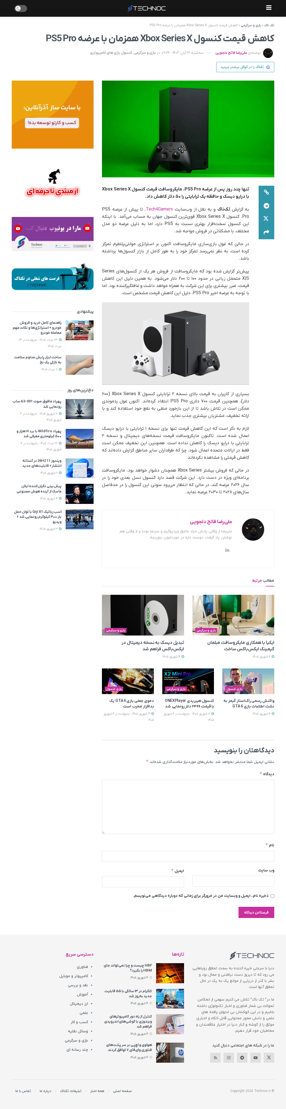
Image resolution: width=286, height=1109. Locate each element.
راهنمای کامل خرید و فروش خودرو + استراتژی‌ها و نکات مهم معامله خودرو (37, 327)
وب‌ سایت (266, 870)
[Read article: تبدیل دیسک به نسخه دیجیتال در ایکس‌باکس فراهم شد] (143, 615)
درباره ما (45, 1091)
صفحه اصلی (122, 1091)
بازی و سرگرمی (251, 25)
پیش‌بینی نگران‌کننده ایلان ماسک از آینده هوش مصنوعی (38, 489)
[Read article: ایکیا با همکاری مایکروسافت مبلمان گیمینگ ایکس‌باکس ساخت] (233, 615)
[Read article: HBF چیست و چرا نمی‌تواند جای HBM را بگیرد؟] (170, 973)
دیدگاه (266, 774)
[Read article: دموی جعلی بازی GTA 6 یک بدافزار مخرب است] (128, 681)
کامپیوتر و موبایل (73, 976)
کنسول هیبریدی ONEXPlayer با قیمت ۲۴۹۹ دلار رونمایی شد (189, 703)
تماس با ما (23, 1091)
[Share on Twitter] (266, 219)
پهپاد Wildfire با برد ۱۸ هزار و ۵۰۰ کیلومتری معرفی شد (38, 434)
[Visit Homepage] (147, 8)
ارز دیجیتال (79, 1003)
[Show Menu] (268, 8)
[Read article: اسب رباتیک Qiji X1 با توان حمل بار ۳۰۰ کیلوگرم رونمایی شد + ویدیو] (80, 519)
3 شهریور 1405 (49, 529)
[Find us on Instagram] (228, 1058)
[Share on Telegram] (266, 205)
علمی (84, 1013)
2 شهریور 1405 (49, 473)
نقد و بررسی (78, 985)
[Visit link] (53, 115)
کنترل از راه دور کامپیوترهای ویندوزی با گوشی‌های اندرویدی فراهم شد (128, 1021)
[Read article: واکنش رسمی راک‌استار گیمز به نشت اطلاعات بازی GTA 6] (248, 681)
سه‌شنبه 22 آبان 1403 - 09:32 (183, 52)
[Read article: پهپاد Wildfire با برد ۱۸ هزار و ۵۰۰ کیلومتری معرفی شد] (80, 439)
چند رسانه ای (77, 1049)
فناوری (82, 967)
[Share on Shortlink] (266, 192)
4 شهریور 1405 (262, 657)
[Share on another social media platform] (266, 232)
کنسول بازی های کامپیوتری (111, 52)
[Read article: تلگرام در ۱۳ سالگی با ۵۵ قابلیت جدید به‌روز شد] (170, 999)
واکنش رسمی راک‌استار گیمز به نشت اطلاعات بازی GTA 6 (248, 703)
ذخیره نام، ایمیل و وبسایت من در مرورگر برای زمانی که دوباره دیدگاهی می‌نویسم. (201, 895)
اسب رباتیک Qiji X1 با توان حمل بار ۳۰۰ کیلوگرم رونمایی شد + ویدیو (37, 516)
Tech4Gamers (159, 209)
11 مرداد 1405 (49, 369)
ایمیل (177, 871)
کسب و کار (79, 1022)
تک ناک (269, 25)
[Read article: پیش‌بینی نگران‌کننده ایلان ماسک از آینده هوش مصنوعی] (80, 494)
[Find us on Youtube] (255, 1058)
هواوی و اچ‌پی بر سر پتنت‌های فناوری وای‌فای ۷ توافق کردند (129, 1047)
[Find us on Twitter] (269, 1058)
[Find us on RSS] (215, 1058)
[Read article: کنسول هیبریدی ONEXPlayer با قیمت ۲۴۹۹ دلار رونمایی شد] (188, 681)
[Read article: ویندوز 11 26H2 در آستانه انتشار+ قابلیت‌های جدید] (80, 468)
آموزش (82, 994)
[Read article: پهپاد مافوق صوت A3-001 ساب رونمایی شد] (80, 409)
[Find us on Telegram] (242, 1058)
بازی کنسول (234, 689)
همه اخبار (97, 1091)
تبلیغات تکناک (71, 1091)
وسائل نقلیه (78, 1031)
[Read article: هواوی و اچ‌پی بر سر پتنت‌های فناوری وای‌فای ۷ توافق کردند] (170, 1053)
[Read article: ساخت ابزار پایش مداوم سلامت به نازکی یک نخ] (80, 365)
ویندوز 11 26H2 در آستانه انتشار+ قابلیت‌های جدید (41, 463)
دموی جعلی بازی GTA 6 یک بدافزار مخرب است (131, 703)
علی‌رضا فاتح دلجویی (231, 52)
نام (269, 845)
